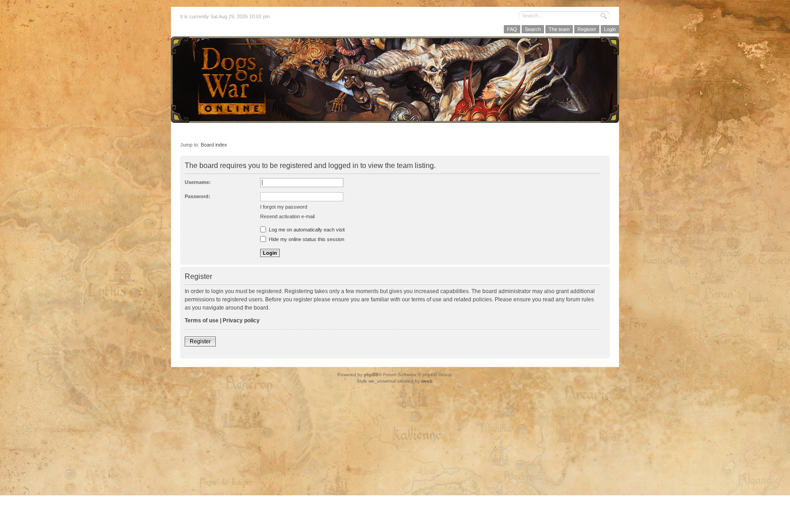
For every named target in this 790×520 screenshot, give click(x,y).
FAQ (512, 29)
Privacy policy (241, 320)
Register (586, 29)
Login (610, 29)
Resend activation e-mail (287, 216)
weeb (426, 380)
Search (533, 29)
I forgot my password (283, 207)
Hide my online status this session (305, 239)
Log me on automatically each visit (306, 229)
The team (559, 29)
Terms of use (202, 320)
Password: (197, 196)
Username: (198, 182)
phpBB (371, 374)
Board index (214, 144)
